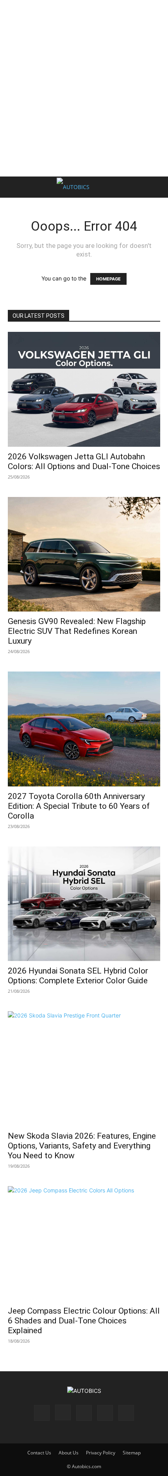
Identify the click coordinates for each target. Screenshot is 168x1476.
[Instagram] (63, 1412)
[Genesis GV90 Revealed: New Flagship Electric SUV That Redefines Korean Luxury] (84, 554)
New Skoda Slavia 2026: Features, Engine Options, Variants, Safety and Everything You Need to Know (82, 1145)
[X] (105, 1413)
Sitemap (132, 1452)
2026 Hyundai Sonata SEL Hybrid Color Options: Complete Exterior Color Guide (78, 975)
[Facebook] (42, 1413)
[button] (13, 187)
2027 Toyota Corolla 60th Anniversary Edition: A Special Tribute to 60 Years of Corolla (79, 806)
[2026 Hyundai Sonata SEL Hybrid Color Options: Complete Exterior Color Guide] (84, 903)
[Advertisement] (84, 88)
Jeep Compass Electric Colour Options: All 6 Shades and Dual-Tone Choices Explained (84, 1320)
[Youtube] (126, 1413)
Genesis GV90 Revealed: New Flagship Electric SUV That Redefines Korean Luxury (77, 631)
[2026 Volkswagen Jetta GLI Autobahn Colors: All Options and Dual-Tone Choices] (84, 389)
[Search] (157, 187)
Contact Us (39, 1452)
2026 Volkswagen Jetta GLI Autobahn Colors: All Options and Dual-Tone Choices (84, 461)
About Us (69, 1452)
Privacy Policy (100, 1452)
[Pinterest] (84, 1413)
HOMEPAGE (108, 279)
